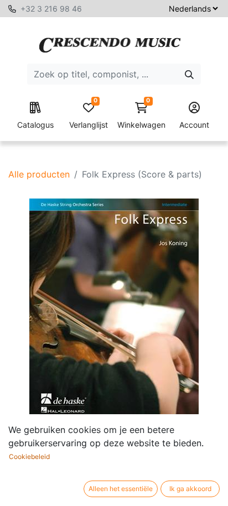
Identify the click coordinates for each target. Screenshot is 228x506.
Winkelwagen (141, 115)
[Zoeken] (189, 74)
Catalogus (35, 124)
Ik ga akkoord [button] (190, 488)
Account (194, 124)
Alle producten (39, 174)
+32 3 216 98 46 (51, 8)
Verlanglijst (88, 115)
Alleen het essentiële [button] (121, 488)
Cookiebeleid (29, 456)
